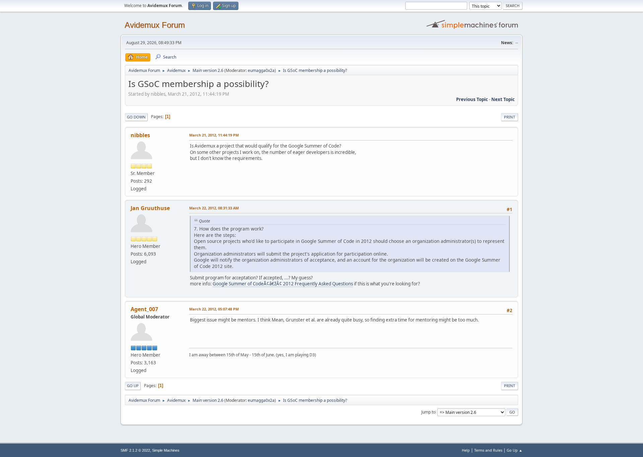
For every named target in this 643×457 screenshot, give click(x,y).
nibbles (140, 135)
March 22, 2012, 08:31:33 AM (214, 207)
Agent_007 (144, 309)
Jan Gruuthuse (150, 208)
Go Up (133, 385)
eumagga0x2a (261, 70)
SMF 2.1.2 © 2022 (135, 450)
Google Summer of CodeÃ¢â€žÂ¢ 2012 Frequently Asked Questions (283, 284)
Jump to (428, 412)
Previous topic (472, 99)
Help (466, 450)
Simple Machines (166, 450)
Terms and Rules (488, 450)
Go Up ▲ (514, 450)
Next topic (503, 99)
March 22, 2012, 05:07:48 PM (214, 308)
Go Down (136, 116)
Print (509, 116)
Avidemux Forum (155, 24)
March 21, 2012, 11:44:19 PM (214, 135)
